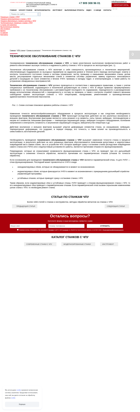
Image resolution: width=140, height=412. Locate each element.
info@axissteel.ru (119, 2)
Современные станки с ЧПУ (39, 244)
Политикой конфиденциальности (113, 230)
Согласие (65, 230)
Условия (51, 230)
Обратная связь (121, 5)
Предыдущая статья (25, 206)
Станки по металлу (33, 50)
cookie (19, 390)
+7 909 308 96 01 (89, 3)
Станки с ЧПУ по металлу (18, 2)
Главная (13, 50)
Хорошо (22, 404)
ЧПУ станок (21, 50)
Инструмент (108, 244)
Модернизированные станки (77, 244)
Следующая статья (116, 206)
